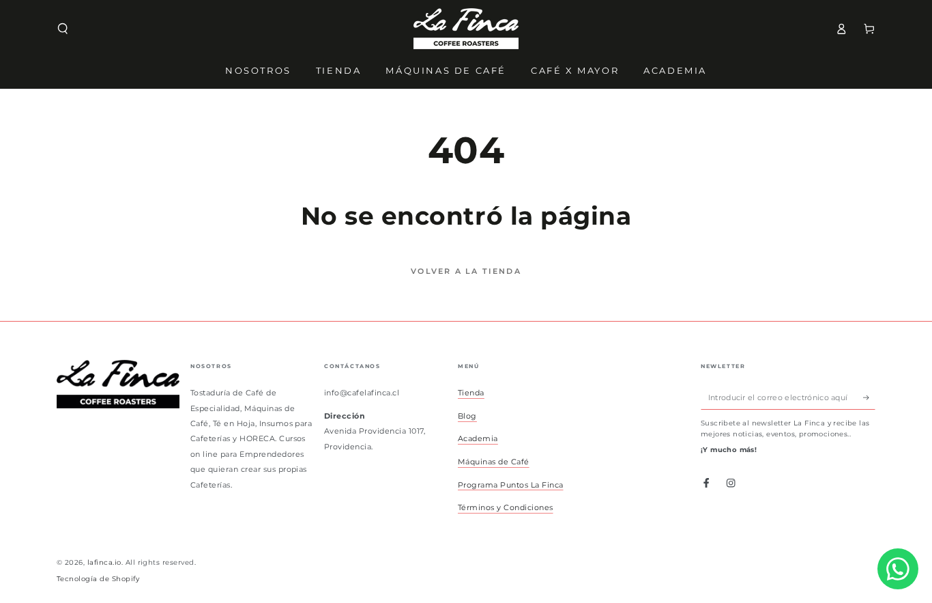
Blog (467, 416)
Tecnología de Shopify (98, 579)
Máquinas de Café (493, 461)
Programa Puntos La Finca (511, 485)
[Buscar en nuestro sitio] (62, 28)
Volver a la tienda (466, 271)
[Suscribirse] (869, 397)
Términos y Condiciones (505, 507)
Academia (478, 438)
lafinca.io (104, 562)
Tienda (471, 392)
